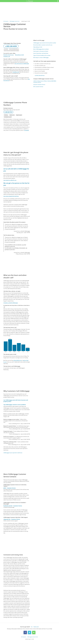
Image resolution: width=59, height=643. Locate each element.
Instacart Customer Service (39, 84)
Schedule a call (6, 56)
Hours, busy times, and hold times (40, 53)
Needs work (36, 626)
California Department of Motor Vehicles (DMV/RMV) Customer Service (44, 81)
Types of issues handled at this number (41, 55)
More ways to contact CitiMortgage (41, 57)
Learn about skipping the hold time (11, 196)
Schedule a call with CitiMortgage (10, 302)
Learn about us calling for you (9, 180)
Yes (31, 626)
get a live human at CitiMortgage (22, 63)
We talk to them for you (8, 54)
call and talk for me (17, 360)
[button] (58, 1)
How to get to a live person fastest (40, 51)
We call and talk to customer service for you (42, 45)
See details (26, 130)
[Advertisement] (16, 91)
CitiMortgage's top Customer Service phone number (44, 42)
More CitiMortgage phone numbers (41, 49)
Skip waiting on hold (19, 54)
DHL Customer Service (38, 86)
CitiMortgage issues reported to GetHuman (12, 452)
